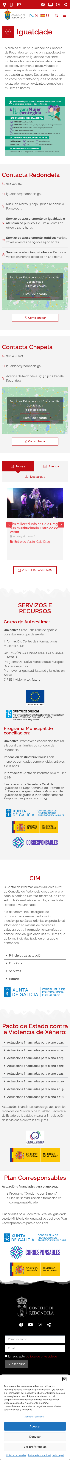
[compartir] (65, 4)
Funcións (15, 963)
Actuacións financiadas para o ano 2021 (35, 1073)
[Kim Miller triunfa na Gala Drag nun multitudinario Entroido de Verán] (35, 503)
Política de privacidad (39, 1455)
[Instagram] (58, 4)
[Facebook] (43, 4)
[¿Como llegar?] (6, 5)
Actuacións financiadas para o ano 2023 (35, 1058)
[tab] (18, 466)
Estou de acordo (35, 294)
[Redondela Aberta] (50, 4)
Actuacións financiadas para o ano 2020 (35, 1081)
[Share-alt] (49, 1325)
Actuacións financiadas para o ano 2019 (35, 1089)
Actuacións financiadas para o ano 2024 (35, 1050)
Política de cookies (16, 1455)
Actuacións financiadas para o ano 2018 (35, 1097)
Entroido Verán (24, 541)
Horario (14, 979)
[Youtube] (30, 1325)
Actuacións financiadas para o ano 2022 (35, 1066)
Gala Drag (43, 541)
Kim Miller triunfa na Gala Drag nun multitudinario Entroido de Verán (34, 528)
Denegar (35, 1436)
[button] (64, 1379)
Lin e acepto (32, 1356)
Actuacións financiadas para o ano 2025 (35, 1042)
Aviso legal (58, 1455)
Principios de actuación (25, 955)
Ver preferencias (35, 1447)
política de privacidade (41, 1356)
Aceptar (35, 1426)
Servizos (15, 971)
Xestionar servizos (34, 1416)
